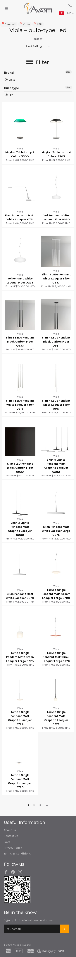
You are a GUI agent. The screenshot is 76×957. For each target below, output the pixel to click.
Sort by (38, 39)
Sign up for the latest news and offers (28, 920)
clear (68, 72)
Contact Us (11, 836)
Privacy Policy (13, 847)
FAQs (7, 841)
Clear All (10, 24)
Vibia (26, 24)
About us (10, 830)
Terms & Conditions (17, 853)
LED (39, 24)
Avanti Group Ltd (22, 944)
